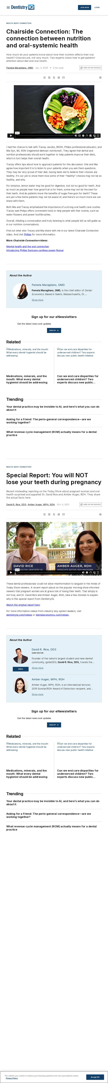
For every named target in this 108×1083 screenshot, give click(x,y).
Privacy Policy (12, 1078)
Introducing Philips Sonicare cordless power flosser (35, 250)
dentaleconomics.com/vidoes (52, 615)
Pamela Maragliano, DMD (19, 67)
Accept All (95, 1077)
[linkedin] (49, 77)
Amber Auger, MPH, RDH (41, 504)
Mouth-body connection (18, 467)
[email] (63, 77)
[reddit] (58, 77)
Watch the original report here (23, 605)
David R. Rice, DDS (16, 504)
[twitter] (54, 77)
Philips (27, 234)
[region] (54, 1077)
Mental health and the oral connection (27, 246)
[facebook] (44, 77)
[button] (8, 7)
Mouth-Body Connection (18, 23)
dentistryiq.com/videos (19, 615)
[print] (100, 77)
